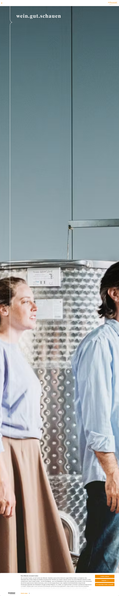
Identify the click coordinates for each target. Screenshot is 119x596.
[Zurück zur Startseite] (113, 3)
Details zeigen (24, 593)
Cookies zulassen (105, 576)
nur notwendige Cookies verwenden (104, 584)
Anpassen (104, 580)
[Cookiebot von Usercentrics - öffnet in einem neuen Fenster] (12, 593)
